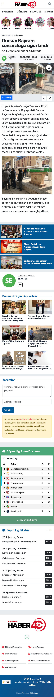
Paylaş (8, 98)
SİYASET (48, 12)
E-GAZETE (7, 12)
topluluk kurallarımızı (27, 419)
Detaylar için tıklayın (27, 520)
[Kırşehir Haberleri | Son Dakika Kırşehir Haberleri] (25, 4)
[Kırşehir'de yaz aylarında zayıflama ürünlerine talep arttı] (14, 307)
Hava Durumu (38, 647)
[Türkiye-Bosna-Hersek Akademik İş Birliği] (40, 307)
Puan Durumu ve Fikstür (41, 654)
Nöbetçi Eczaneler (13, 647)
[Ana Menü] (3, 4)
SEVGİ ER (22, 279)
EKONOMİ (35, 12)
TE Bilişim (34, 693)
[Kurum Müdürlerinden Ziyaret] (14, 332)
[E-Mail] (20, 285)
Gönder (8, 410)
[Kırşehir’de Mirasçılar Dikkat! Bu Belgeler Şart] (40, 358)
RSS (7, 682)
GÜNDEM (22, 12)
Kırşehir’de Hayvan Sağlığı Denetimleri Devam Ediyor (37, 343)
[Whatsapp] (27, 637)
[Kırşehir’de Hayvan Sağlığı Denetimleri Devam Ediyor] (40, 332)
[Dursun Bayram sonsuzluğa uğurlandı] (27, 78)
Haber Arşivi (10, 667)
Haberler (6, 36)
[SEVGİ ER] (9, 280)
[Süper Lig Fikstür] (50, 530)
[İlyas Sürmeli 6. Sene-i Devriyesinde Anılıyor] (14, 358)
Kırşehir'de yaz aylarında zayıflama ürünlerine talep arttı (12, 318)
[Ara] (49, 4)
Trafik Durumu (11, 654)
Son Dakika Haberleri (40, 661)
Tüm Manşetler (12, 661)
